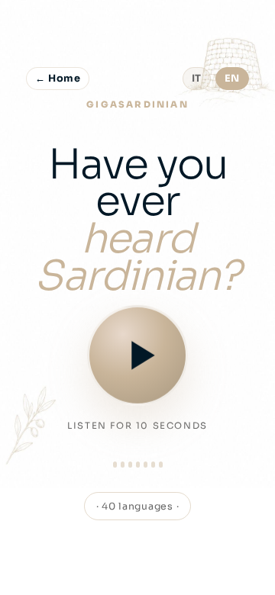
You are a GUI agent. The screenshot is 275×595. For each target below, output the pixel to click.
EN (232, 78)
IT (197, 78)
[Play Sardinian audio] (137, 354)
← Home (57, 78)
